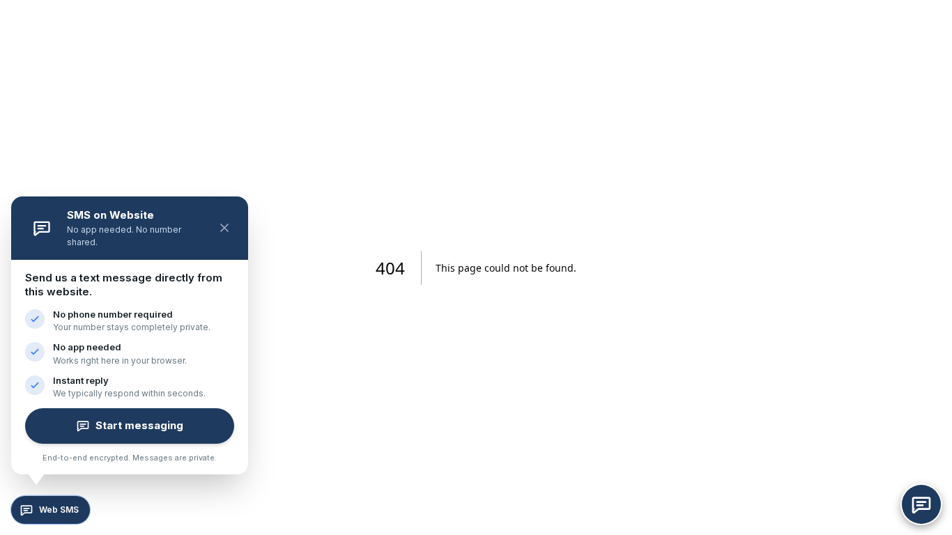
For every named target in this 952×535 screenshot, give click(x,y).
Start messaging (139, 425)
